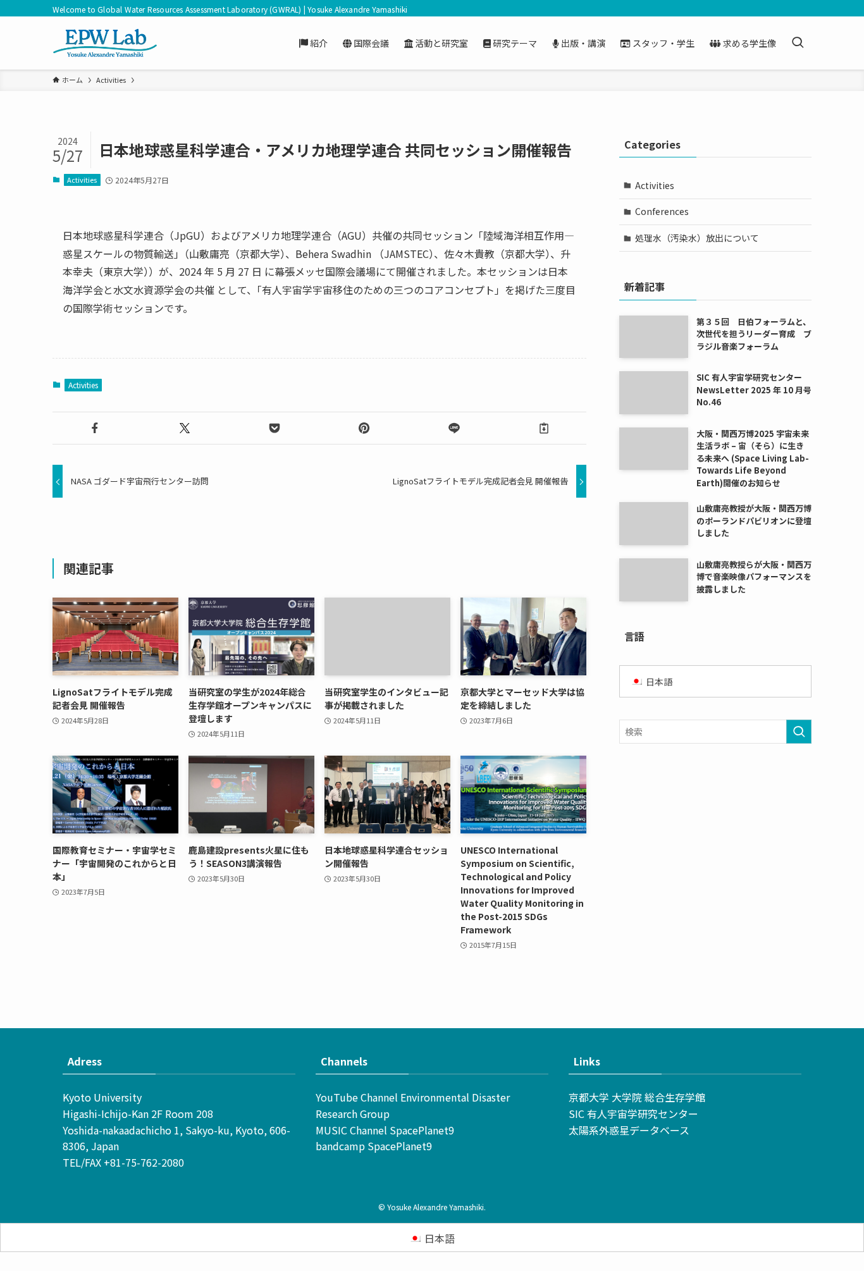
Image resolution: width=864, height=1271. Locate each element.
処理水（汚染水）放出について (697, 237)
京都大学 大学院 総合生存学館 (637, 1097)
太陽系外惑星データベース (629, 1130)
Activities (82, 180)
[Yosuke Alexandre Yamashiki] (104, 43)
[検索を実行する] (799, 732)
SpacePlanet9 (422, 1130)
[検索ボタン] (798, 43)
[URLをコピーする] (544, 428)
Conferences (662, 211)
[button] (94, 428)
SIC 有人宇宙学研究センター (633, 1113)
